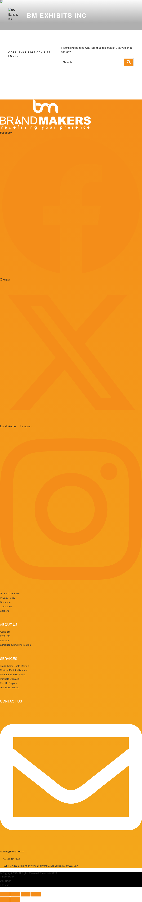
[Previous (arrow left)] (5, 899)
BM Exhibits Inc (57, 15)
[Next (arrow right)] (15, 899)
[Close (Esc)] (36, 894)
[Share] (25, 894)
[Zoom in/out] (5, 894)
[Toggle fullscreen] (15, 894)
